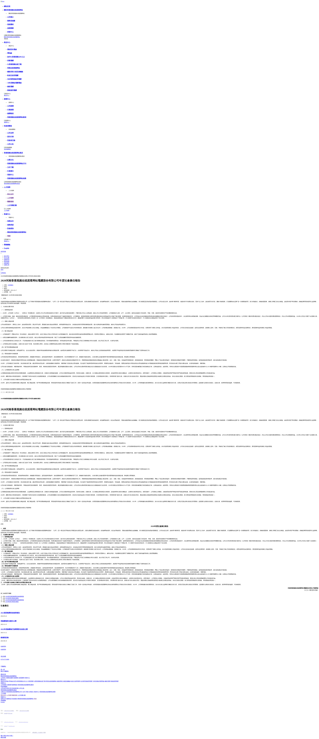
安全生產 (6, 258)
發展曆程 (10, 24)
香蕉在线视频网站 (13, 68)
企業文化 (10, 160)
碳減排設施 (5, 637)
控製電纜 (10, 60)
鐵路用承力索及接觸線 (15, 71)
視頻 (8, 236)
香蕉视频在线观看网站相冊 (16, 178)
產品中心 (7, 42)
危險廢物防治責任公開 (8, 621)
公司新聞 (10, 106)
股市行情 (10, 136)
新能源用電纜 (12, 90)
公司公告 (10, 144)
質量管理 (6, 259)
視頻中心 (10, 174)
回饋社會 (6, 264)
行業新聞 (10, 110)
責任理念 (6, 256)
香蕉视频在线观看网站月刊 (16, 163)
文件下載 (10, 167)
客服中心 (7, 214)
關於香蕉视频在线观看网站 (13, 10)
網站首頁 (7, 6)
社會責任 (10, 171)
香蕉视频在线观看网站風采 (13, 153)
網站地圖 (3, 737)
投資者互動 (11, 140)
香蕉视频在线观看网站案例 (16, 117)
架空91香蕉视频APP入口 (16, 57)
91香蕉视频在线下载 (14, 64)
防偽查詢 (10, 228)
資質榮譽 (10, 28)
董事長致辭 (11, 21)
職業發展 (10, 201)
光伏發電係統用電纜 (14, 79)
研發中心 (10, 32)
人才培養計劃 (12, 205)
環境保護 (6, 261)
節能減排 (6, 263)
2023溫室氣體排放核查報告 (10, 613)
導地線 (9, 53)
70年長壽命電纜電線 (14, 83)
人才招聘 (7, 187)
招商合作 (10, 221)
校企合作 (10, 194)
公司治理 (10, 133)
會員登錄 (3, 251)
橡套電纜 (10, 86)
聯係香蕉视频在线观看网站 (16, 232)
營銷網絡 (7, 244)
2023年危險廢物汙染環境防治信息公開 (14, 629)
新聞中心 (7, 99)
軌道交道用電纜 (12, 75)
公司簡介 (10, 17)
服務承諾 (10, 225)
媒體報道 (10, 113)
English (6, 248)
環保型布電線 (12, 49)
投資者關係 (8, 126)
